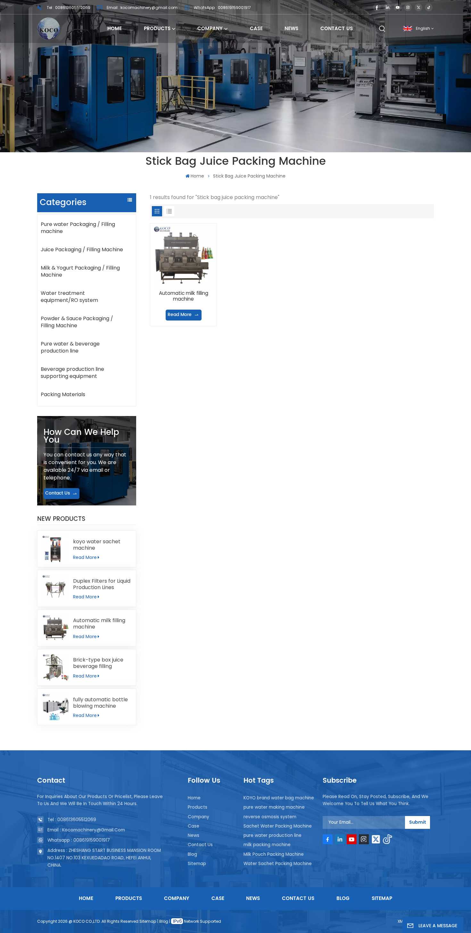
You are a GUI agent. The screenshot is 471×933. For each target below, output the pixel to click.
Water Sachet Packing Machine (278, 864)
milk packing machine (267, 845)
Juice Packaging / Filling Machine (82, 249)
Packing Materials (63, 394)
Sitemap (197, 864)
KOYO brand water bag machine (279, 798)
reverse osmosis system (270, 817)
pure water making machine (274, 807)
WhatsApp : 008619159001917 (222, 7)
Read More (85, 557)
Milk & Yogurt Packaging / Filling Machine (80, 271)
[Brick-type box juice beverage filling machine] (55, 667)
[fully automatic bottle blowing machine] (55, 707)
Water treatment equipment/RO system (69, 296)
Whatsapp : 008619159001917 (78, 840)
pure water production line (273, 835)
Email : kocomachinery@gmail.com (142, 7)
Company (210, 29)
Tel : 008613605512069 (68, 7)
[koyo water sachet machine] (55, 549)
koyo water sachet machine (96, 544)
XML (401, 921)
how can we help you (81, 436)
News (291, 29)
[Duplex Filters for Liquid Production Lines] (55, 588)
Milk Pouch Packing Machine (274, 854)
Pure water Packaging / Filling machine (78, 228)
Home (114, 29)
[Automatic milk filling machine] (55, 628)
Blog (192, 854)
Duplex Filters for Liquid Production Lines (101, 584)
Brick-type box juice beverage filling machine (98, 663)
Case (256, 29)
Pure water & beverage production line (70, 347)
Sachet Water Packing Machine (278, 826)
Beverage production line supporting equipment (72, 372)
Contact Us (336, 29)
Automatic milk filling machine (99, 623)
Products (157, 29)
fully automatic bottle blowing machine (100, 702)
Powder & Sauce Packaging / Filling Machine (77, 322)
